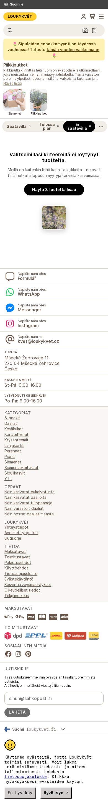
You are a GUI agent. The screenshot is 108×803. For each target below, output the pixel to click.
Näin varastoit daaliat (24, 508)
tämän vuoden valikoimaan (73, 49)
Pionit (9, 456)
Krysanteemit (16, 440)
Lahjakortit (14, 445)
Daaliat (10, 423)
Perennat (12, 451)
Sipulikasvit (14, 473)
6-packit (12, 417)
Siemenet (12, 462)
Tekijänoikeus (16, 595)
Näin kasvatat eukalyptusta (29, 491)
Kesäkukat (13, 428)
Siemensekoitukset (21, 467)
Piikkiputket (15, 65)
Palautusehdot (17, 562)
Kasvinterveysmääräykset (27, 584)
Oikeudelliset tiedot (22, 590)
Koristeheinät (16, 434)
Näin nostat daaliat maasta (29, 514)
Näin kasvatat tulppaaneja (28, 502)
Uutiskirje (12, 538)
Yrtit (8, 478)
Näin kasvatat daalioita (25, 497)
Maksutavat (15, 551)
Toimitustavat (17, 557)
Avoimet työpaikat (21, 532)
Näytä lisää (12, 84)
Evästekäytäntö (19, 579)
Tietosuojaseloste (25, 776)
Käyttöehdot (16, 568)
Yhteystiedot (16, 527)
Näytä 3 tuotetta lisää (54, 189)
